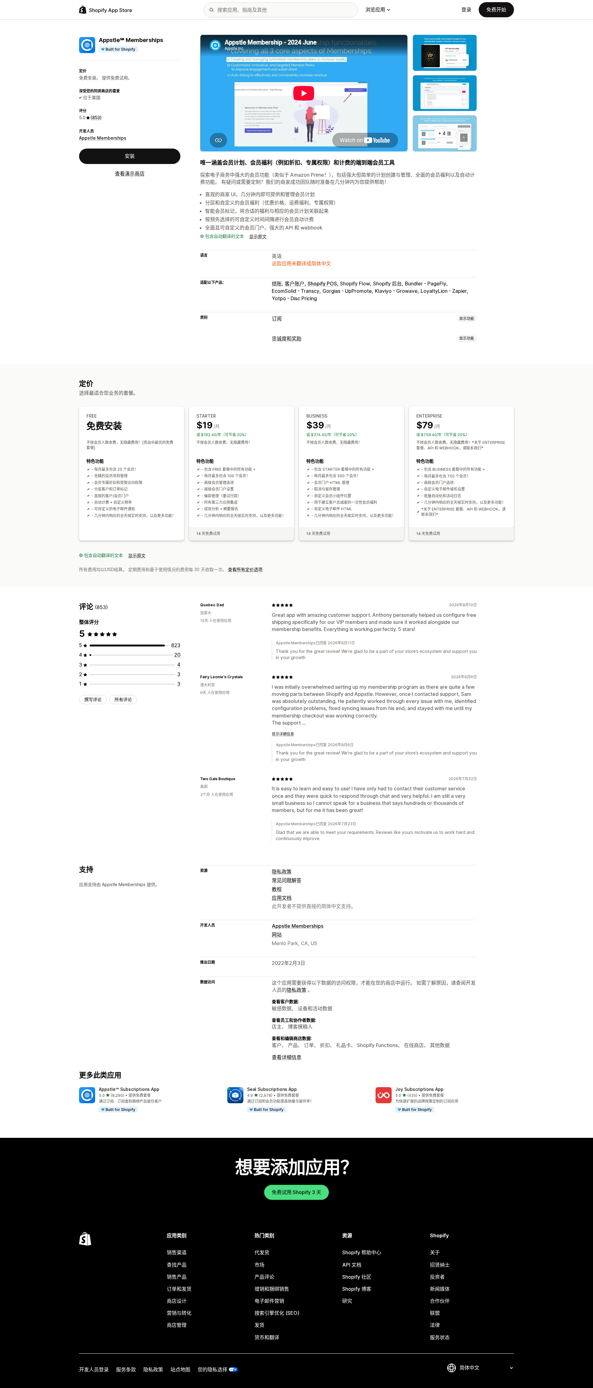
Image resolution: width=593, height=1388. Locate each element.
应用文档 (282, 898)
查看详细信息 (286, 1057)
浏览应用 (375, 9)
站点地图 (180, 1369)
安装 (130, 156)
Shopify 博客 (356, 1289)
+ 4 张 (444, 133)
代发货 (261, 1252)
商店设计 (177, 1301)
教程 (277, 889)
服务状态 (440, 1337)
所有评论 (123, 699)
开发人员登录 (94, 1369)
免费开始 (496, 9)
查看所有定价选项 (245, 569)
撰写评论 (93, 699)
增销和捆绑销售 (271, 1289)
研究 (347, 1301)
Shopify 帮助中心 (361, 1252)
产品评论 (264, 1277)
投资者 (437, 1277)
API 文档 (351, 1265)
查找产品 (177, 1265)
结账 (277, 283)
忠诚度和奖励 (286, 338)
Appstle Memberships (102, 138)
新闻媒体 (440, 1289)
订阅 (277, 318)
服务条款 (126, 1369)
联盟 (435, 1313)
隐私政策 (282, 872)
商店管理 (177, 1325)
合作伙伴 (440, 1301)
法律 (435, 1325)
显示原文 (258, 236)
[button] (148, 1100)
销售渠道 (177, 1252)
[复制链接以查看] (227, 605)
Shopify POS (322, 283)
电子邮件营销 (269, 1301)
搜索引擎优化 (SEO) (276, 1313)
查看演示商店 (130, 173)
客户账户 (295, 283)
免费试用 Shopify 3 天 (296, 1192)
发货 (259, 1325)
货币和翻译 (266, 1337)
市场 (259, 1265)
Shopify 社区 (356, 1277)
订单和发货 (179, 1289)
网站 (277, 935)
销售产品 (177, 1277)
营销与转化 (179, 1313)
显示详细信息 (283, 734)
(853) (96, 117)
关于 (435, 1252)
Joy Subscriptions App (419, 1089)
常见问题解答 (286, 880)
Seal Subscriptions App (272, 1089)
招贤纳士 (440, 1265)
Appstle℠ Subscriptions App (129, 1089)
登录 (466, 9)
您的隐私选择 (212, 1369)
